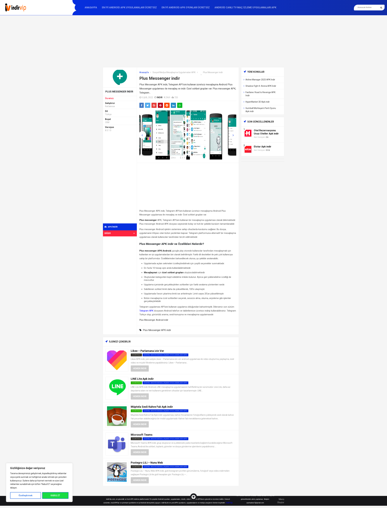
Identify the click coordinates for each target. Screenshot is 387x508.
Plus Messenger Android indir (153, 320)
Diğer (107, 233)
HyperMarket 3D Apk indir (258, 102)
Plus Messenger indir (159, 78)
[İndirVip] (15, 7)
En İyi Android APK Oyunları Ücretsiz (186, 7)
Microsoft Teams (141, 434)
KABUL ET (55, 495)
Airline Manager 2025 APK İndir (260, 79)
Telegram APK (146, 310)
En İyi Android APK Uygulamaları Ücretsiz (129, 7)
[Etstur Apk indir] (248, 149)
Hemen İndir (139, 368)
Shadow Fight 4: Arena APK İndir (261, 86)
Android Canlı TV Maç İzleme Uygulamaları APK (245, 7)
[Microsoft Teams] (117, 443)
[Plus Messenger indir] (119, 77)
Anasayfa (91, 7)
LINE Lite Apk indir (142, 378)
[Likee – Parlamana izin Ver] (117, 360)
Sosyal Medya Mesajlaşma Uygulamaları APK (174, 72)
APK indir (112, 227)
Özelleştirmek (25, 495)
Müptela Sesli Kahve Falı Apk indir (152, 406)
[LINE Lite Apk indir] (117, 388)
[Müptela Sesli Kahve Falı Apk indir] (117, 415)
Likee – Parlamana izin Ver (147, 350)
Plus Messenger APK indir (157, 330)
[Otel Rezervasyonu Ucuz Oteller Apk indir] (248, 133)
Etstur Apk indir (262, 146)
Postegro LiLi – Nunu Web (147, 462)
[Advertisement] (193, 41)
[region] (39, 482)
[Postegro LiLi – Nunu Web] (117, 471)
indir (160, 97)
